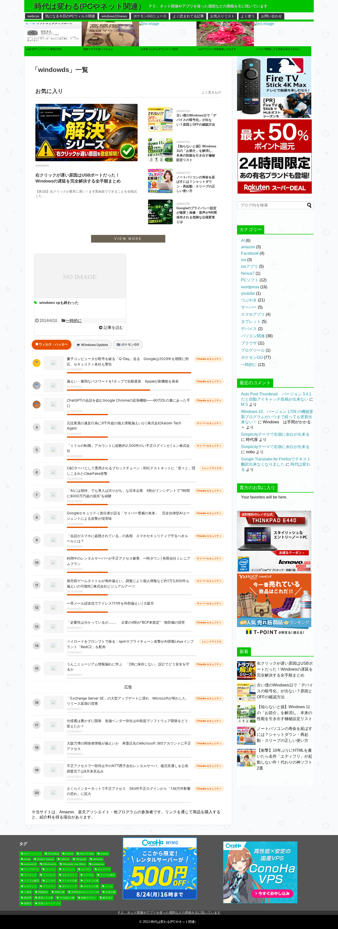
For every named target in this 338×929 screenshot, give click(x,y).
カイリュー (68, 869)
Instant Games (45, 859)
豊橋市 (27, 903)
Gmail (27, 859)
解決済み (108, 897)
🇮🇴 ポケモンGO (128, 344)
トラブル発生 (107, 875)
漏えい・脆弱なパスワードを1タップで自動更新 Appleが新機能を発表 (123, 381)
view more (128, 239)
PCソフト (250, 280)
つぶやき (249, 300)
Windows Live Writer (74, 864)
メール (109, 886)
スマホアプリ (253, 314)
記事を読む (113, 327)
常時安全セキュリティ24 (85, 892)
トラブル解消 (31, 880)
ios (243, 260)
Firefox (69, 853)
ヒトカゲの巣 (69, 880)
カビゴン (86, 869)
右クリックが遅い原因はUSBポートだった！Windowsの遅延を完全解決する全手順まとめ (78, 178)
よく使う (248, 16)
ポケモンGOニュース (150, 16)
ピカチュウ (30, 886)
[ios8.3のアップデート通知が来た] (53, 55)
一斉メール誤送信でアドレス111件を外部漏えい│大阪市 (110, 603)
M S (244, 404)
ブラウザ (249, 343)
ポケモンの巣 (91, 886)
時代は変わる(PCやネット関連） (89, 6)
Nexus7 (248, 273)
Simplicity (81, 859)
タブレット (251, 321)
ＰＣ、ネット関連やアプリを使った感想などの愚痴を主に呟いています (169, 912)
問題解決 (43, 892)
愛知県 (27, 897)
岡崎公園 (60, 892)
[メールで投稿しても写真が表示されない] (264, 25)
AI (243, 240)
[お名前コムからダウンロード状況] (149, 25)
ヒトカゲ (50, 880)
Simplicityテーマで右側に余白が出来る (275, 434)
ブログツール (253, 350)
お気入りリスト (222, 16)
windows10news (114, 16)
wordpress (250, 287)
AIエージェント (32, 853)
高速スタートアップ (49, 903)
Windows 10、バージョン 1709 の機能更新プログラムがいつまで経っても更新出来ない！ (277, 416)
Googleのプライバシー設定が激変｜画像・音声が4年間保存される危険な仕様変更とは (196, 215)
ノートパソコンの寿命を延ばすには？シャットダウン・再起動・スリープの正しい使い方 (195, 184)
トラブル (89, 875)
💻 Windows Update (92, 345)
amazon (248, 247)
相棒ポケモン (88, 897)
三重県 (27, 892)
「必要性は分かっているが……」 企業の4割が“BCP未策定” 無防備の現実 (126, 622)
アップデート (31, 869)
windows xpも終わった (59, 302)
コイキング (30, 875)
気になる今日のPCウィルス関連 (70, 16)
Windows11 (49, 864)
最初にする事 (45, 897)
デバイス (249, 329)
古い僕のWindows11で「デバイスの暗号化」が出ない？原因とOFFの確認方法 (196, 119)
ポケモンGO (252, 357)
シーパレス (49, 875)
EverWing (53, 853)
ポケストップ (69, 886)
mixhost (65, 859)
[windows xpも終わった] (80, 276)
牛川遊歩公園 (67, 897)
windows (98, 859)
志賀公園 (111, 892)
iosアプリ (249, 266)
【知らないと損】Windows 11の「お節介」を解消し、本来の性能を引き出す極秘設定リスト (196, 153)
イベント (50, 869)
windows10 (30, 864)
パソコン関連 (253, 336)
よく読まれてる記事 (188, 16)
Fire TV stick (87, 853)
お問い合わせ (271, 16)
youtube (248, 293)
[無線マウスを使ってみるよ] (110, 55)
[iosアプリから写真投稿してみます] (225, 55)
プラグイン (49, 886)
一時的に (74, 320)
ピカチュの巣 (91, 880)
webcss (33, 16)
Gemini (104, 853)
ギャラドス (104, 869)
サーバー (249, 307)
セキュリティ (69, 875)
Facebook (250, 253)
